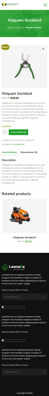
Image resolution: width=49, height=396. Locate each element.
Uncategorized (17, 144)
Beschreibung (9, 152)
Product (18, 27)
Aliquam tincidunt (24, 237)
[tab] (10, 152)
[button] (43, 49)
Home (9, 27)
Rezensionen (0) (29, 152)
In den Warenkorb (18, 132)
